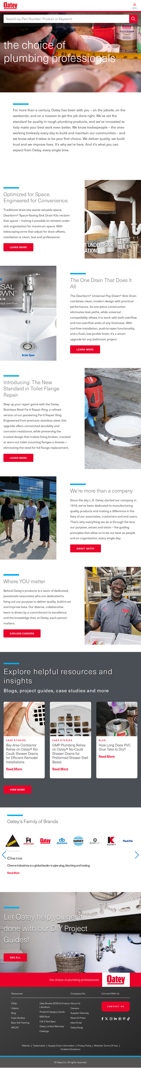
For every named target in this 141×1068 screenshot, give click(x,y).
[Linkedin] (115, 1018)
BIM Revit (45, 1016)
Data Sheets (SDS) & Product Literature (55, 1005)
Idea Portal (76, 1022)
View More (17, 789)
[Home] (10, 5)
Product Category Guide (52, 1011)
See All (15, 957)
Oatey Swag (76, 1027)
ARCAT (15, 1027)
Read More (13, 872)
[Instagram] (111, 1018)
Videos (15, 1008)
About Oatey (86, 548)
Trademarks (39, 1045)
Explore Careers (22, 633)
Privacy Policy (84, 1045)
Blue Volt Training (20, 1022)
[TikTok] (128, 1018)
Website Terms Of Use (106, 1045)
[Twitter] (106, 1018)
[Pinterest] (124, 1018)
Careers (74, 1008)
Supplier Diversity (79, 1013)
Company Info (77, 993)
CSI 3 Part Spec (48, 1021)
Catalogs (44, 1031)
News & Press (77, 1017)
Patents (26, 1045)
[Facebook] (102, 1018)
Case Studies (18, 1017)
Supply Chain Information (61, 1045)
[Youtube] (119, 1018)
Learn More (18, 247)
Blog (13, 1013)
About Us (75, 1003)
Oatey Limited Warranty (52, 1026)
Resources (17, 993)
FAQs (14, 1003)
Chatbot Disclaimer (71, 1049)
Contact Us (115, 1006)
